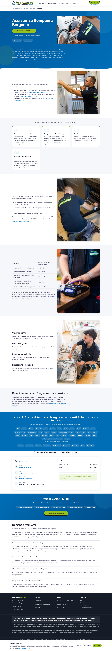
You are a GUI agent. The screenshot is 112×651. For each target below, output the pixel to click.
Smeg (94, 435)
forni (82, 445)
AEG (18, 428)
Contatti (68, 3)
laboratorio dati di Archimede (20, 221)
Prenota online (76, 3)
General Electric (32, 432)
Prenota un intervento (25, 478)
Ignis (72, 432)
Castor (72, 428)
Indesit (83, 432)
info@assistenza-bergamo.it (27, 473)
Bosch (59, 428)
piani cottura (90, 445)
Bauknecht (38, 428)
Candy (65, 428)
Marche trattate (52, 3)
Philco (51, 435)
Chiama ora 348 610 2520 (24, 31)
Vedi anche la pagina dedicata (36, 92)
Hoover (47, 432)
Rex (57, 435)
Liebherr (95, 432)
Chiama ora (95, 2)
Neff (31, 435)
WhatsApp (18, 40)
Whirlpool (45, 439)
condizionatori (56, 445)
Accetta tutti (97, 645)
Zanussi (52, 439)
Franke (93, 428)
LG (89, 432)
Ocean (37, 435)
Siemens (88, 435)
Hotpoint (54, 432)
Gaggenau (17, 432)
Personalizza (87, 645)
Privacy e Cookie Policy (86, 607)
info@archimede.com (86, 639)
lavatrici (21, 445)
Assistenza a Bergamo (29, 8)
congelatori (75, 445)
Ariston (31, 428)
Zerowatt (60, 439)
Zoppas (67, 439)
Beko (45, 428)
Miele (17, 435)
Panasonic (44, 435)
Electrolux (85, 428)
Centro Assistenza (17, 8)
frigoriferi (38, 445)
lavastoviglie (29, 445)
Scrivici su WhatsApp (25, 467)
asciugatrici (47, 445)
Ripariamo (41, 3)
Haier (40, 432)
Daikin (78, 428)
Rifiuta (79, 645)
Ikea (77, 432)
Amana (24, 428)
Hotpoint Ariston (63, 432)
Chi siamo (62, 3)
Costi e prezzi (83, 605)
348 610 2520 (23, 462)
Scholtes (80, 435)
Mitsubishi (24, 435)
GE (24, 432)
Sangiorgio (72, 435)
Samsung (64, 435)
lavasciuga (66, 445)
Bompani (52, 428)
